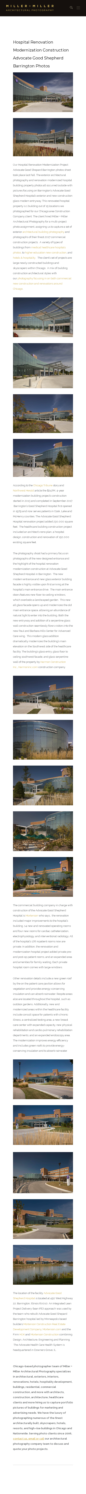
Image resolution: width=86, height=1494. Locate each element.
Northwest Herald (23, 490)
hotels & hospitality (24, 257)
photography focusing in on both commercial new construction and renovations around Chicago (42, 283)
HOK (22, 1334)
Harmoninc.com (28, 667)
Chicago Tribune (42, 485)
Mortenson (32, 915)
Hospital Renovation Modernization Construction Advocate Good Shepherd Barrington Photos (41, 54)
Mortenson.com (52, 1329)
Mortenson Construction (45, 1334)
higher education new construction (45, 252)
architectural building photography (43, 231)
